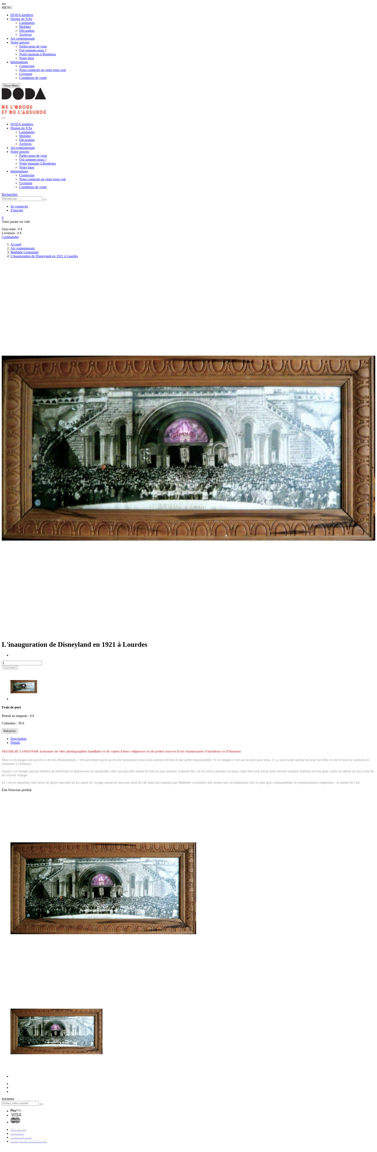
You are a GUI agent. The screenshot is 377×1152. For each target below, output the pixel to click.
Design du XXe (21, 19)
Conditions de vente (33, 78)
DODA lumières (21, 15)
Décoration (26, 30)
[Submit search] (44, 199)
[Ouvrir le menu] (3, 118)
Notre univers (19, 42)
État (5, 790)
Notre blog (26, 58)
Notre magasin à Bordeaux (37, 54)
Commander (10, 237)
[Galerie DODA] (24, 113)
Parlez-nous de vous (33, 46)
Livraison (25, 74)
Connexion (26, 66)
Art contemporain (22, 38)
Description (18, 739)
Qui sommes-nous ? (32, 50)
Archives (25, 34)
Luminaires (27, 23)
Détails (15, 742)
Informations (19, 62)
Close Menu (11, 85)
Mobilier (25, 27)
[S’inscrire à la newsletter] (41, 1104)
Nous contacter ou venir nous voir (42, 70)
